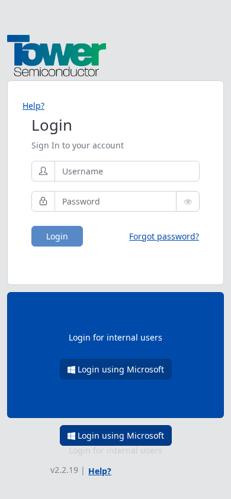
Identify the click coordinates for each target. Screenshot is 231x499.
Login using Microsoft (119, 369)
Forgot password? (164, 236)
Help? (33, 105)
